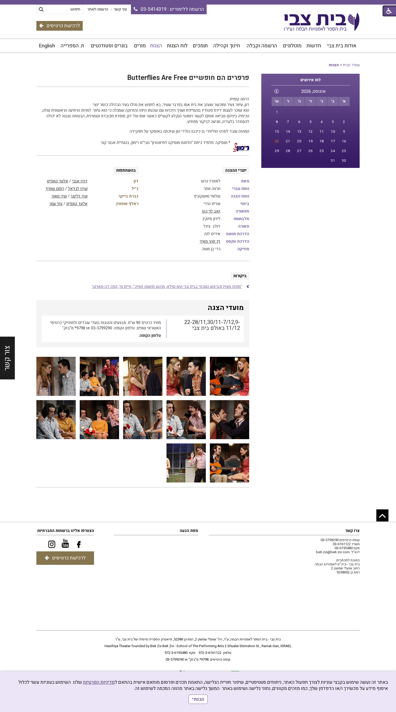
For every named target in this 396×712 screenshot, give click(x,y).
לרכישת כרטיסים (63, 25)
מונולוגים (292, 46)
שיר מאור (59, 196)
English (47, 46)
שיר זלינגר (79, 196)
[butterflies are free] (186, 419)
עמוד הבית (351, 65)
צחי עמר (55, 204)
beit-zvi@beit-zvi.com (333, 552)
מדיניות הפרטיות (99, 682)
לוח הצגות (177, 46)
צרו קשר (352, 531)
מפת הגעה (189, 531)
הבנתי (198, 699)
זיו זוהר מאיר (210, 241)
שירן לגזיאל (78, 189)
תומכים (200, 46)
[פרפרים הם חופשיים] (229, 376)
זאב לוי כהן (211, 211)
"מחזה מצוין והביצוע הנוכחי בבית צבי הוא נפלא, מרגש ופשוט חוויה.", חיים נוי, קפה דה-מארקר (167, 287)
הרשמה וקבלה (262, 46)
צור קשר (7, 358)
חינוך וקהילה (226, 46)
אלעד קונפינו (57, 181)
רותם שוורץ (55, 189)
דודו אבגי (80, 181)
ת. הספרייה (72, 46)
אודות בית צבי (341, 46)
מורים (140, 46)
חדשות (314, 46)
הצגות (156, 46)
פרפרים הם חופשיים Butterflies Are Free (188, 78)
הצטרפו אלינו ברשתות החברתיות (65, 531)
